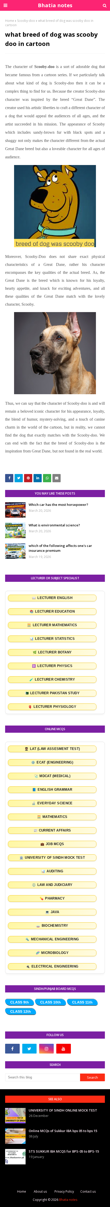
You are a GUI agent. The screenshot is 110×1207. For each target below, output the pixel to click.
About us (40, 1191)
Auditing (52, 871)
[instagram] (46, 1049)
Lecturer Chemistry (52, 679)
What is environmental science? (54, 525)
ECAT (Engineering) (52, 762)
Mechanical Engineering (52, 939)
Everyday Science (52, 803)
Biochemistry (52, 926)
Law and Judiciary (52, 885)
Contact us (88, 1191)
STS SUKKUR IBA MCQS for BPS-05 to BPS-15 (64, 1151)
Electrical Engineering (52, 966)
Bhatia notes (55, 5)
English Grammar (52, 789)
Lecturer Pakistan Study (52, 693)
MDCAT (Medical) (52, 776)
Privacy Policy (64, 1191)
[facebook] (12, 1049)
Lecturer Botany (52, 652)
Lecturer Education (52, 611)
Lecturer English (52, 598)
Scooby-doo (26, 20)
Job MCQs (52, 844)
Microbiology (52, 953)
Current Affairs (52, 830)
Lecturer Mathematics (52, 625)
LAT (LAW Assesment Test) (52, 749)
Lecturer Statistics (52, 639)
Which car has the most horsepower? (58, 504)
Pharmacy (52, 898)
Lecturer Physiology (52, 707)
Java (52, 912)
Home (9, 20)
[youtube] (63, 1049)
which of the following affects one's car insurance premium (60, 548)
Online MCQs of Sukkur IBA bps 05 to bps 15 (63, 1130)
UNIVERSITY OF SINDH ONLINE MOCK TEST (63, 1110)
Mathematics (52, 817)
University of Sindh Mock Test (52, 858)
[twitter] (29, 1049)
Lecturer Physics (52, 666)
